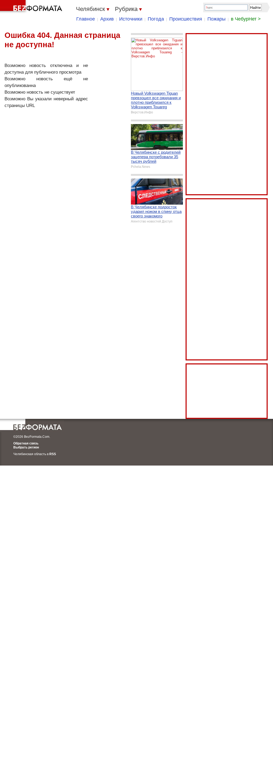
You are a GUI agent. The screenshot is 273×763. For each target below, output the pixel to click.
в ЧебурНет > (246, 19)
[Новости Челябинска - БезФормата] (32, 6)
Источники (130, 19)
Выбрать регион (26, 447)
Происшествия (185, 19)
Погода (156, 19)
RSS (52, 454)
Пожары (216, 19)
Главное (85, 19)
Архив (107, 19)
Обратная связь (25, 443)
